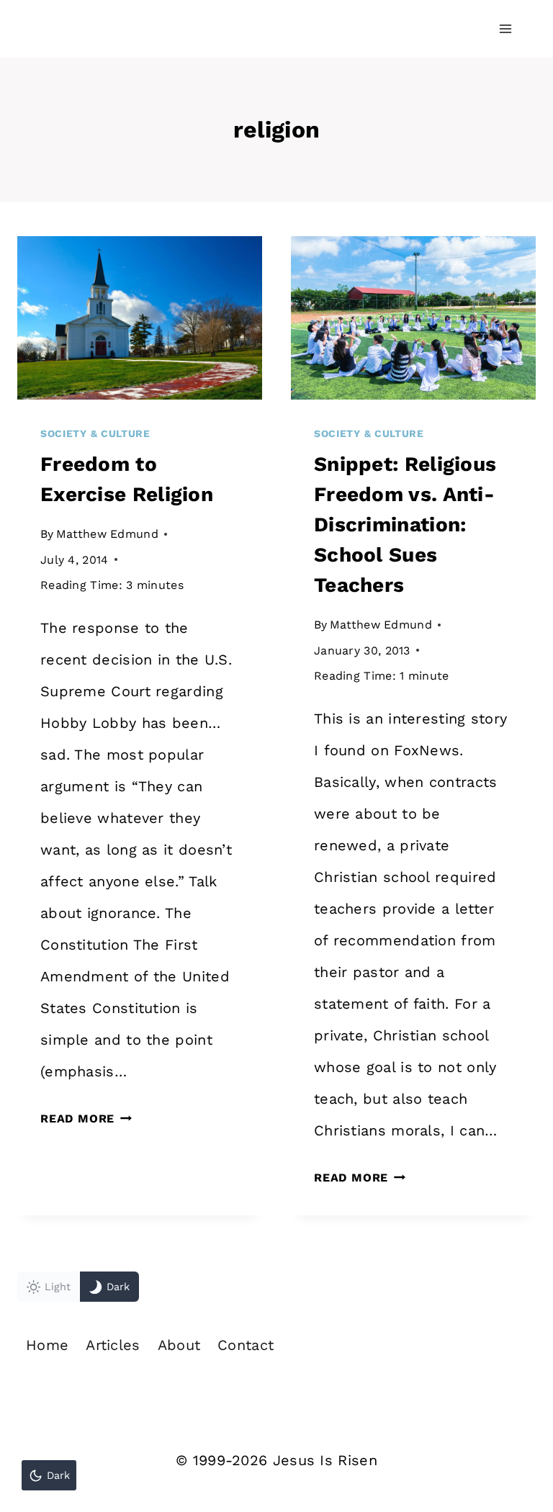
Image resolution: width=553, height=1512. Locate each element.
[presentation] (139, 318)
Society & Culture (95, 433)
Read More (86, 1118)
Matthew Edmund (107, 534)
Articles (113, 1345)
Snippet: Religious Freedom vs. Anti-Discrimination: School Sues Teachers (405, 524)
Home (47, 1345)
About (179, 1345)
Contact (245, 1345)
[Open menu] (505, 28)
